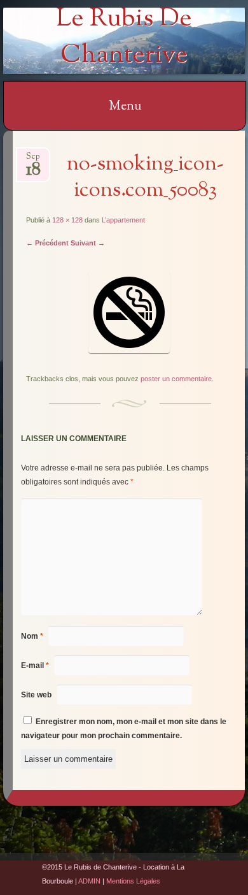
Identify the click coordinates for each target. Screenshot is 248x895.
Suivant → (88, 243)
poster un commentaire (176, 378)
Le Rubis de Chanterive (124, 37)
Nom (32, 636)
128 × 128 (67, 220)
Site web (36, 694)
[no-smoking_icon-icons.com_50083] (129, 350)
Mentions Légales (133, 881)
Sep (33, 160)
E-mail (35, 665)
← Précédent (47, 243)
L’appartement (123, 220)
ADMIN (89, 881)
